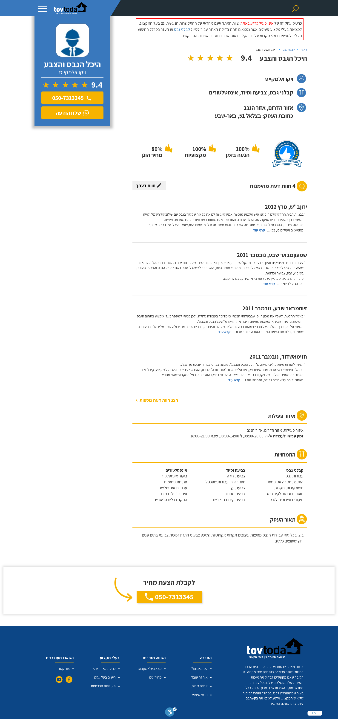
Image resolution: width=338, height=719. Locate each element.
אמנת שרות (200, 686)
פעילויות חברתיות (103, 686)
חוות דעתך (145, 185)
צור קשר (64, 668)
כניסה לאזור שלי (104, 668)
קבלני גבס (182, 29)
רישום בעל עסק (105, 677)
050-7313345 (174, 596)
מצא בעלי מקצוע (150, 668)
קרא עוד (259, 230)
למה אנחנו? (199, 668)
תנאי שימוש (200, 694)
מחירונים (155, 677)
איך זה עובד (199, 677)
